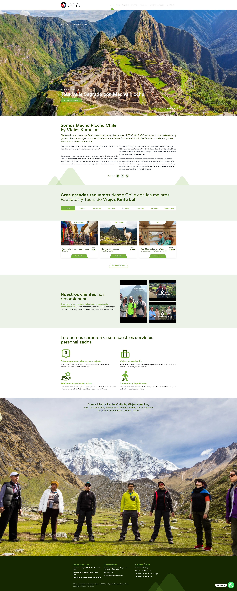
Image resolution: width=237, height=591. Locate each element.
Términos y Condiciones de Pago (146, 574)
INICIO (112, 5)
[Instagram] (122, 176)
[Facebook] (127, 176)
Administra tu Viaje (142, 568)
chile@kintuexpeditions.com (113, 575)
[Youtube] (118, 176)
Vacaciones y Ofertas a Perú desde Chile (87, 577)
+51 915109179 (108, 572)
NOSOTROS (134, 5)
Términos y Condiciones (143, 577)
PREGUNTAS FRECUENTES (157, 5)
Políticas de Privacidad (143, 571)
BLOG (118, 5)
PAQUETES (125, 5)
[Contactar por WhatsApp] (231, 585)
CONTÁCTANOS (171, 5)
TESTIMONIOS (143, 5)
